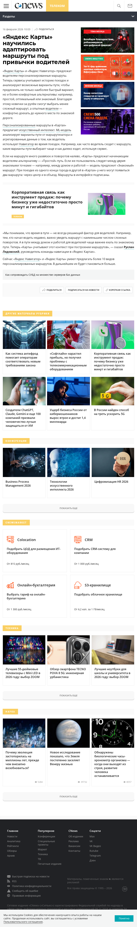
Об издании (75, 836)
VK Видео (95, 846)
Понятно (124, 918)
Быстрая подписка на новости (30, 876)
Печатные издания (49, 863)
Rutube (94, 850)
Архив (11, 855)
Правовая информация (26, 895)
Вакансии (74, 846)
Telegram (95, 855)
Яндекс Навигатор (27, 259)
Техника (43, 854)
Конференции (46, 836)
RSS (14, 881)
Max (92, 836)
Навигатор (26, 144)
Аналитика (13, 841)
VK (91, 841)
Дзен (93, 860)
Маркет (42, 849)
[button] (119, 6)
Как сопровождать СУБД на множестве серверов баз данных (42, 274)
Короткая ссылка (119, 290)
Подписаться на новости (83, 290)
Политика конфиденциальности (31, 886)
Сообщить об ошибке (25, 890)
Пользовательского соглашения (23, 921)
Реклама (73, 841)
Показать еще (68, 508)
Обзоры (12, 850)
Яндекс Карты (13, 71)
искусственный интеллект (37, 130)
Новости (12, 836)
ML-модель (63, 130)
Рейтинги (13, 846)
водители (52, 108)
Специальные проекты (46, 842)
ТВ (39, 859)
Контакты (74, 850)
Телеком (57, 6)
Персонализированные (19, 125)
